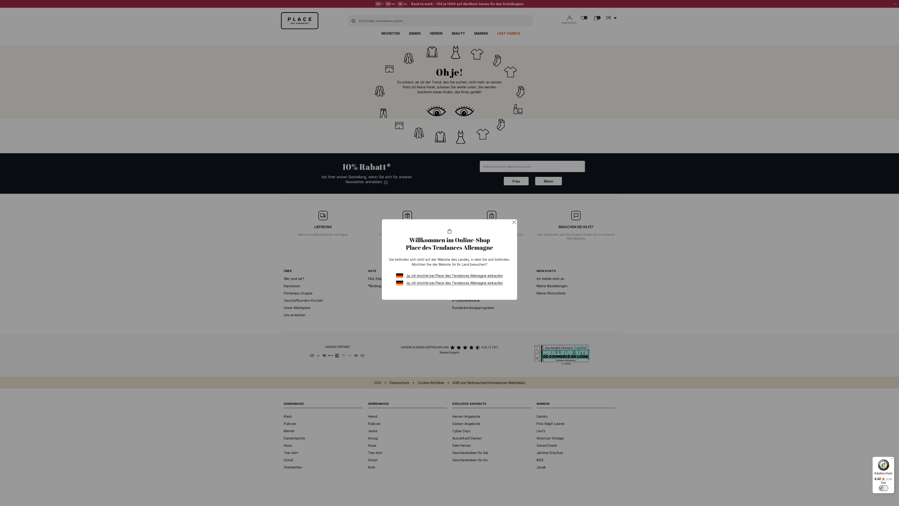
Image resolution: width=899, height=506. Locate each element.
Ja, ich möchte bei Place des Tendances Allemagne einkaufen (454, 276)
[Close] (514, 222)
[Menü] (891, 459)
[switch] (883, 488)
